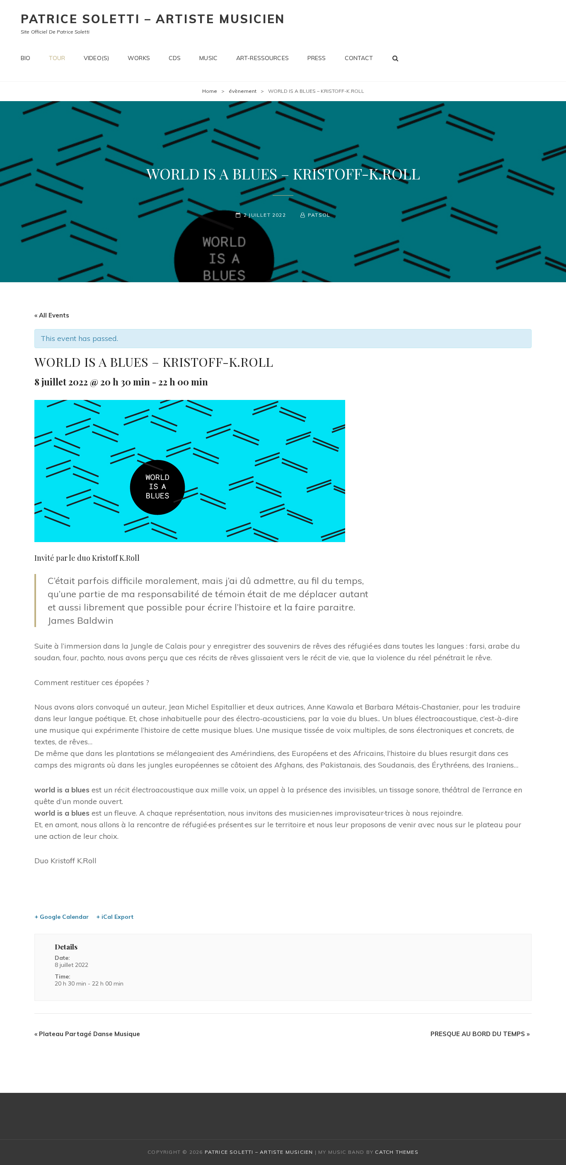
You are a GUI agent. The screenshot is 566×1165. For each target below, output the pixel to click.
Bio (25, 58)
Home (209, 91)
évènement (242, 91)
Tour (57, 58)
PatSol (319, 215)
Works (139, 58)
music (208, 58)
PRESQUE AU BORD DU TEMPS (480, 1034)
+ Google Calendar (61, 916)
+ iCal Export (114, 916)
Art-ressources (262, 58)
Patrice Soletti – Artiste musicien (153, 19)
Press (316, 58)
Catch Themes (396, 1152)
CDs (175, 58)
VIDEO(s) (96, 58)
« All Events (51, 315)
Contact (359, 58)
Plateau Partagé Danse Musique (87, 1034)
